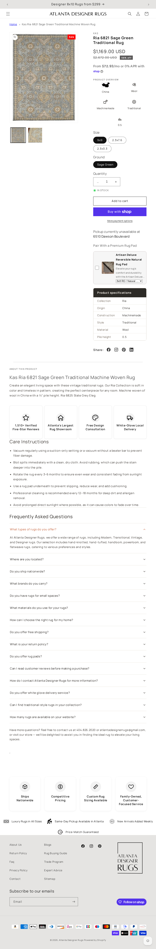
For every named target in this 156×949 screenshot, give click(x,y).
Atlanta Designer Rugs (71, 940)
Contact (15, 879)
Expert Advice (53, 870)
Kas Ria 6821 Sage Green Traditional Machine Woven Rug (59, 24)
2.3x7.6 (117, 140)
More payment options (120, 220)
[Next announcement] (148, 4)
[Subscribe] (73, 901)
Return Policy (18, 853)
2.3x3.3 (102, 148)
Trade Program (53, 861)
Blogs (47, 844)
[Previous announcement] (7, 4)
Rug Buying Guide (55, 853)
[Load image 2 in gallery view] (35, 135)
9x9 (100, 140)
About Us (16, 844)
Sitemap (49, 879)
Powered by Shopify (95, 940)
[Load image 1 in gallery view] (18, 135)
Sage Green (105, 164)
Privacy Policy (18, 870)
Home (13, 24)
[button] (8, 14)
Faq (12, 861)
